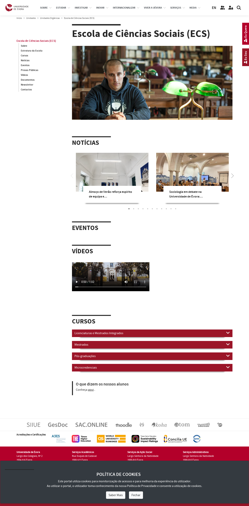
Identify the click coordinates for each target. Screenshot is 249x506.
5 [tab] (148, 209)
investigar (81, 8)
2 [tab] (155, 108)
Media (192, 8)
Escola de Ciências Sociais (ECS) (36, 41)
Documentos (28, 80)
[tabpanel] (152, 91)
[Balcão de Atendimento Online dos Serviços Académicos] (91, 424)
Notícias (25, 60)
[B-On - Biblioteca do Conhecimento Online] (219, 424)
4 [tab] (143, 209)
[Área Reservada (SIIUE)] (230, 7)
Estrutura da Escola (31, 50)
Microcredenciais (86, 368)
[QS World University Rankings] (111, 438)
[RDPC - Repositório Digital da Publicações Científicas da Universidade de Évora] (142, 424)
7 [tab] (157, 209)
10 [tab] (171, 209)
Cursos (24, 55)
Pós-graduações (85, 356)
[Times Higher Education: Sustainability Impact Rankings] (145, 438)
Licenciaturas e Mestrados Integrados (99, 333)
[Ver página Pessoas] (222, 7)
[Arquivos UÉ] (182, 424)
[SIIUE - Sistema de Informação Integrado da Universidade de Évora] (33, 424)
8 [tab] (162, 209)
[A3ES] (59, 438)
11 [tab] (176, 209)
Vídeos (24, 75)
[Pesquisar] (239, 7)
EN (214, 7)
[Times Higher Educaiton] (81, 438)
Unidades (31, 18)
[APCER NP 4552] (197, 438)
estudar (61, 8)
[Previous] (72, 175)
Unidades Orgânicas (50, 18)
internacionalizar (124, 8)
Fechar (136, 495)
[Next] (232, 175)
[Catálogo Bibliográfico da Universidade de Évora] (159, 424)
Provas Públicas (29, 70)
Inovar (100, 8)
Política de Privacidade (142, 486)
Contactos (26, 89)
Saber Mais (116, 495)
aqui (91, 390)
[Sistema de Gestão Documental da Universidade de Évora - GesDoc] (58, 424)
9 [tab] (166, 209)
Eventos (25, 65)
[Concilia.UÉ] (175, 438)
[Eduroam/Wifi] (204, 424)
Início (19, 18)
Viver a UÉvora (153, 8)
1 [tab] (149, 108)
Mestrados (81, 345)
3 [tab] (138, 209)
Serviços (175, 8)
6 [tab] (152, 209)
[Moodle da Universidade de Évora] (123, 424)
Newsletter (27, 85)
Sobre (44, 8)
